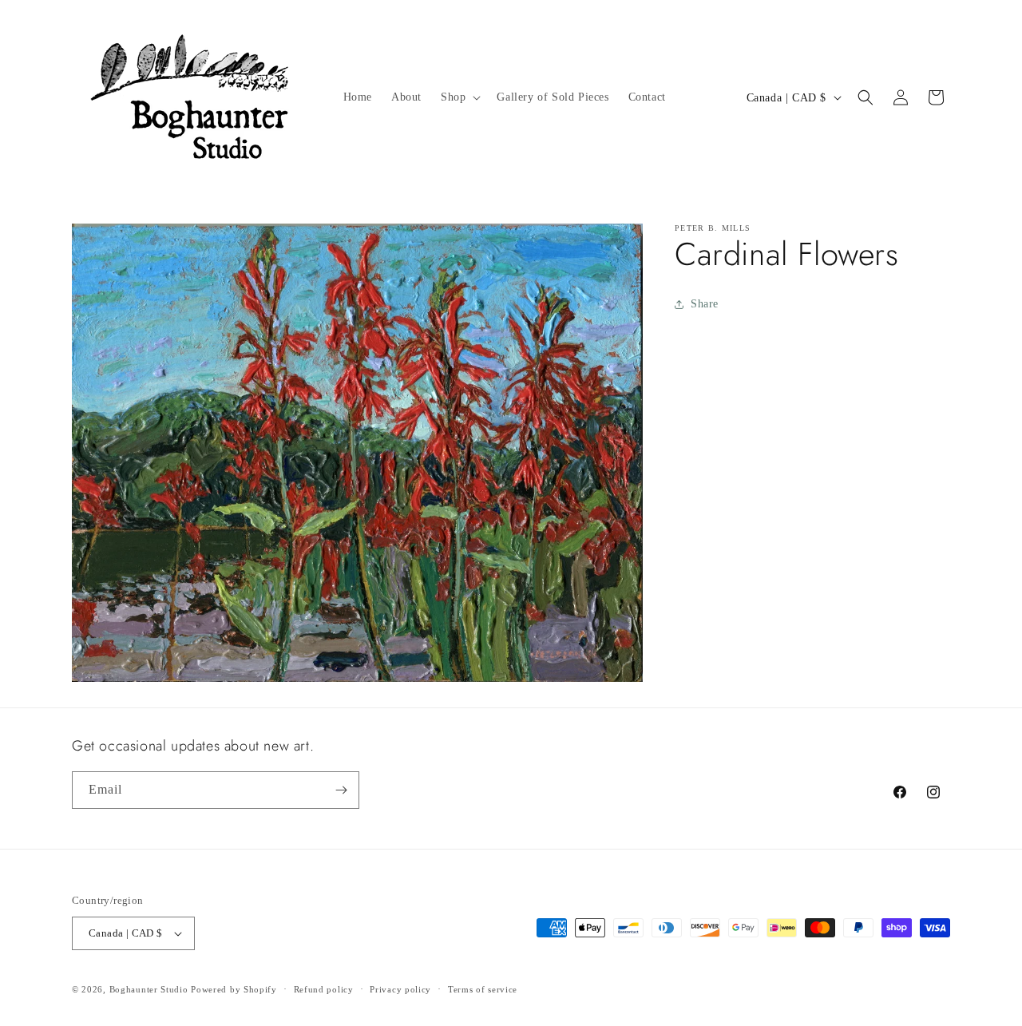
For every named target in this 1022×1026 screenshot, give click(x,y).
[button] (459, 97)
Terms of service (482, 989)
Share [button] (705, 304)
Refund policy (324, 989)
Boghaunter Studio (148, 989)
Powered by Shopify (234, 989)
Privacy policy (400, 989)
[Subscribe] (340, 790)
